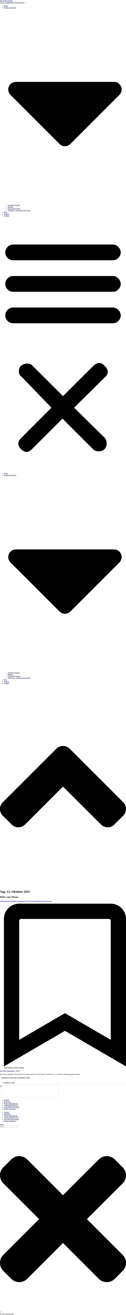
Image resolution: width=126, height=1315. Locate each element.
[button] (63, 344)
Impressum (7, 1102)
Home (6, 6)
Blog (5, 212)
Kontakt (6, 216)
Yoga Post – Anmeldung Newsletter (19, 210)
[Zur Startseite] (12, 2)
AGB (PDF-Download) (11, 1107)
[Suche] (1, 1312)
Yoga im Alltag (19, 1067)
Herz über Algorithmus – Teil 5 (9, 1071)
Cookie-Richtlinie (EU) (11, 1105)
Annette (6, 214)
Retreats (10, 207)
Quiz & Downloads (14, 209)
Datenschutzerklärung (11, 1103)
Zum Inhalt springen (6, 1)
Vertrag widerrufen (10, 1109)
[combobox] (9, 1126)
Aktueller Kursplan (14, 205)
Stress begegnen (9, 1067)
